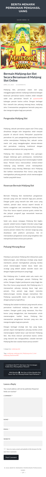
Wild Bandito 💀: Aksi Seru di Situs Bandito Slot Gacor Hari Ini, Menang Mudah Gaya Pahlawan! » (24, 373)
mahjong (10, 353)
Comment (8, 396)
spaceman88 (37, 98)
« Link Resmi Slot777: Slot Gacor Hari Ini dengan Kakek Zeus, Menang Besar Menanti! (21, 366)
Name (6, 419)
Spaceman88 (14, 355)
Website (7, 439)
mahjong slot (16, 349)
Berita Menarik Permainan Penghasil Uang (23, 8)
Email (6, 429)
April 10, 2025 (9, 84)
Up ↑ (24, 472)
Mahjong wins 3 (28, 353)
